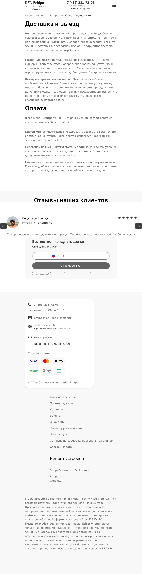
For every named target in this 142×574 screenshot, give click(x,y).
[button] (3, 226)
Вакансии (56, 415)
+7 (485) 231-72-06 (79, 2)
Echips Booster (59, 470)
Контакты (56, 409)
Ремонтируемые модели (66, 428)
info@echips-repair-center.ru (52, 317)
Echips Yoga (82, 470)
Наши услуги (58, 434)
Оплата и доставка (63, 403)
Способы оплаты (61, 446)
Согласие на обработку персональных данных (81, 440)
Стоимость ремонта (63, 397)
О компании (58, 422)
